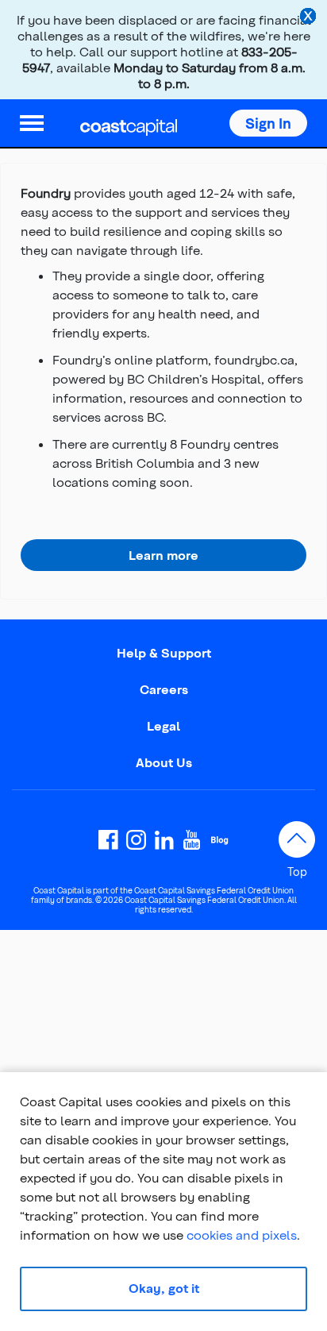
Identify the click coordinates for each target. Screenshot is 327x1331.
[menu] (32, 123)
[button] (268, 123)
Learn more (163, 554)
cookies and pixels (242, 1234)
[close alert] (309, 17)
